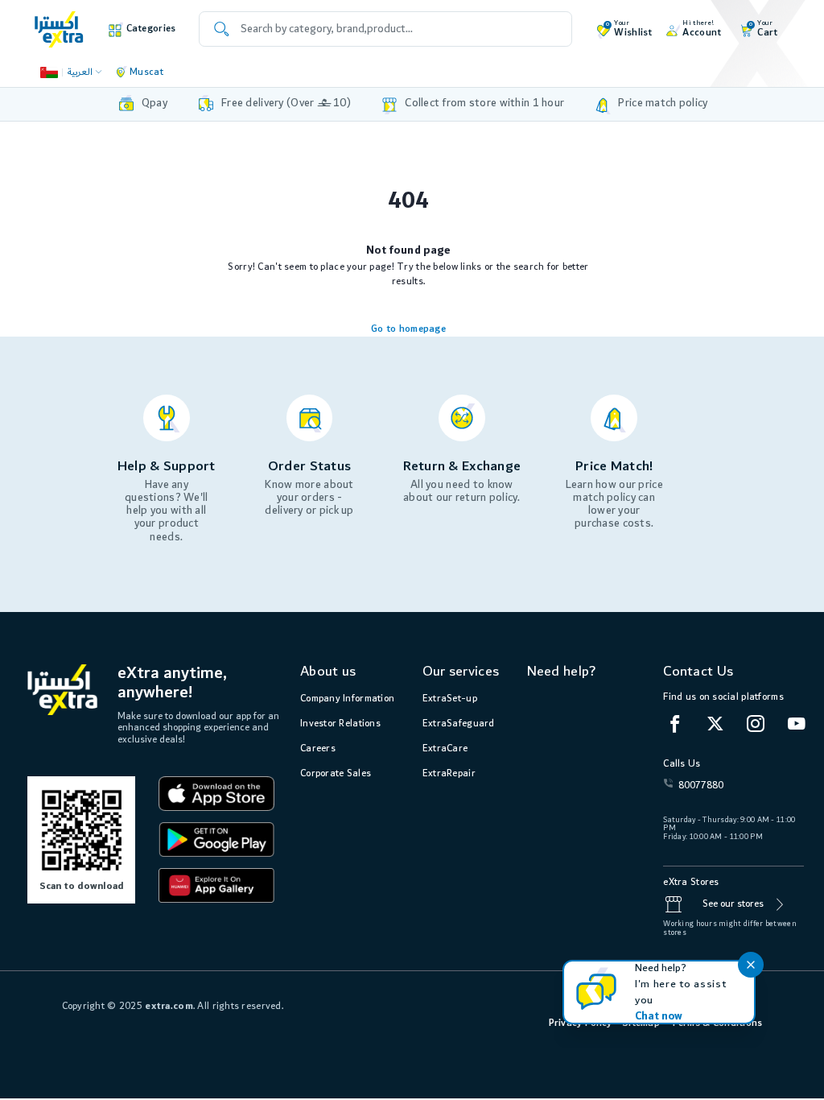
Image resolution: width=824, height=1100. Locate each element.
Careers (318, 748)
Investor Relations (340, 723)
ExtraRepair (449, 773)
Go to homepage (408, 329)
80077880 (700, 785)
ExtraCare (445, 748)
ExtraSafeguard (458, 723)
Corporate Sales (335, 773)
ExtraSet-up (449, 698)
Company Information (347, 698)
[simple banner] (59, 28)
